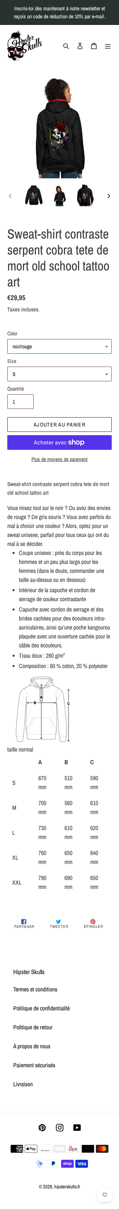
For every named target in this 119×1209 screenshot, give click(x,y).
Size (11, 361)
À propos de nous (31, 1046)
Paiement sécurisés (34, 1065)
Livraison (23, 1084)
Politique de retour (33, 1027)
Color (12, 333)
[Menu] (108, 45)
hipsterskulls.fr (67, 1186)
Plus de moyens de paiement (59, 459)
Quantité (15, 388)
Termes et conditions (35, 989)
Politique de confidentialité (41, 1008)
